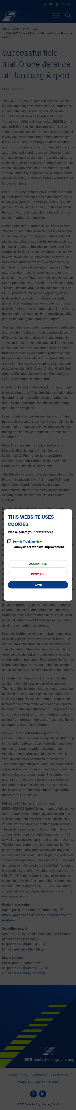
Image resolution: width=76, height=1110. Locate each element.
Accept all (38, 564)
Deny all (38, 574)
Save (38, 585)
